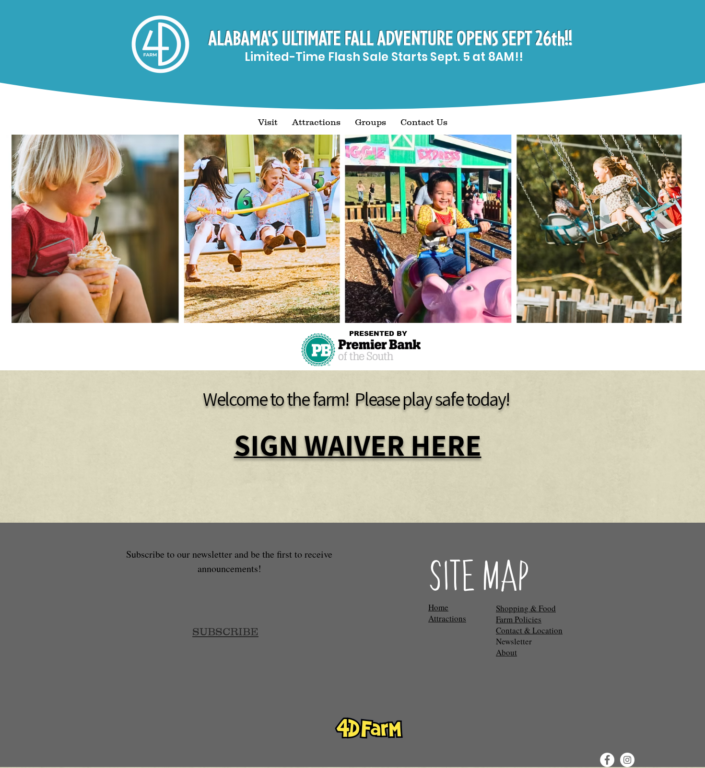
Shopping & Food (526, 608)
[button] (268, 122)
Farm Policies (518, 619)
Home (438, 607)
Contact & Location (529, 630)
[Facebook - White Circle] (607, 760)
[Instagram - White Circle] (627, 760)
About (506, 652)
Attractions (447, 618)
